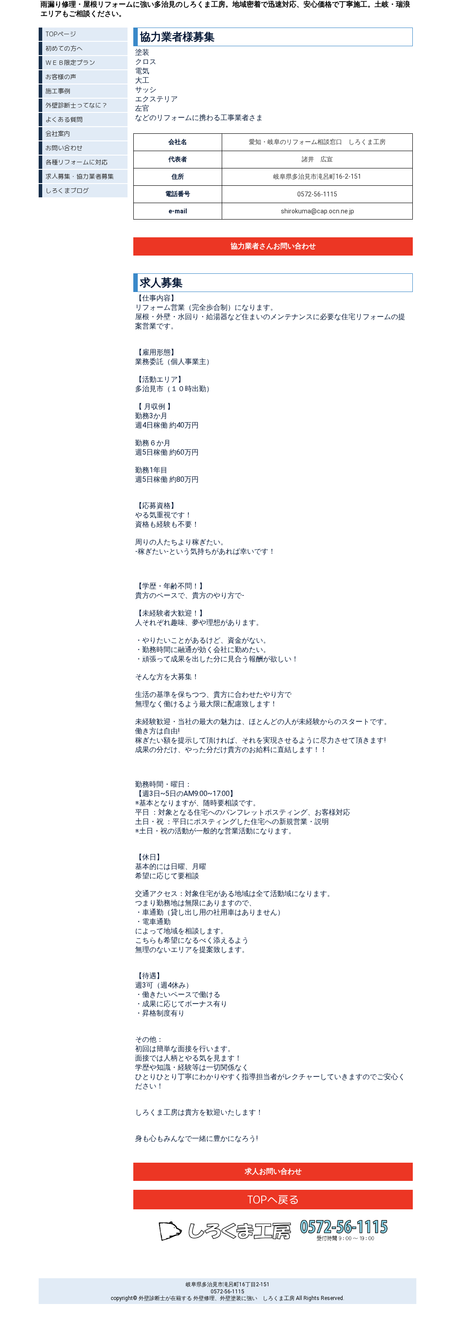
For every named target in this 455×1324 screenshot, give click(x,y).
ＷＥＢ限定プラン (70, 62)
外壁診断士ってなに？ (76, 105)
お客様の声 (60, 76)
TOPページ (60, 34)
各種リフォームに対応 (76, 162)
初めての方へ (64, 48)
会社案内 (57, 133)
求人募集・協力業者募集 (79, 176)
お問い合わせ (64, 148)
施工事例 (57, 91)
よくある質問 (64, 119)
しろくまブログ (67, 190)
